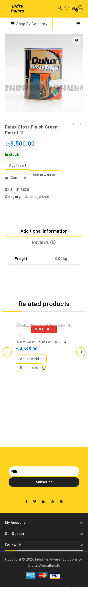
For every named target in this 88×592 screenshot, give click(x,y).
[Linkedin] (44, 501)
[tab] (44, 231)
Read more (29, 368)
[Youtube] (61, 501)
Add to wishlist (44, 175)
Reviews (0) (44, 242)
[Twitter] (35, 501)
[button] (76, 40)
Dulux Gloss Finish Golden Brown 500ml (80, 124)
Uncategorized (37, 197)
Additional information (44, 231)
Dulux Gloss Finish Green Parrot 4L (73, 124)
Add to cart (17, 165)
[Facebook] (26, 501)
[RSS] (52, 501)
